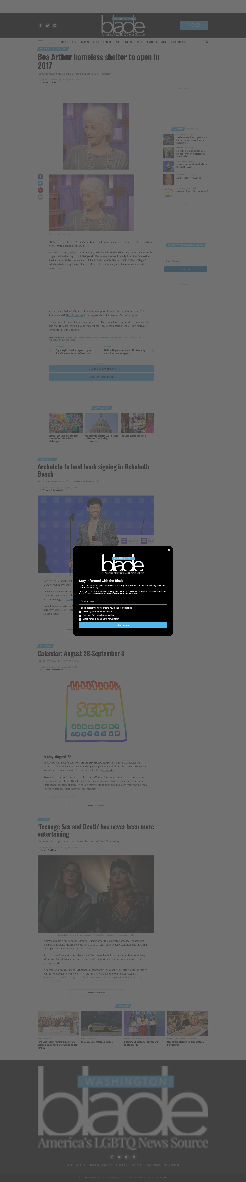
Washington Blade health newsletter (101, 619)
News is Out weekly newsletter (98, 615)
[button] (123, 613)
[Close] (169, 550)
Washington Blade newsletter (97, 611)
